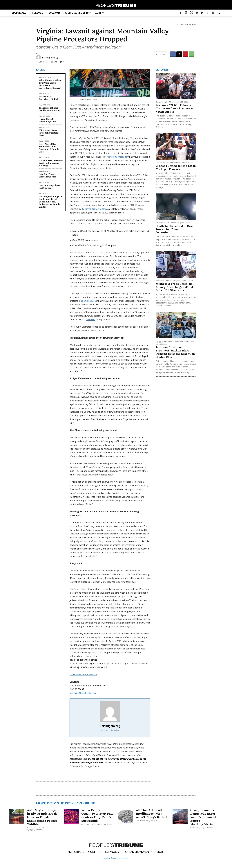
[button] (219, 13)
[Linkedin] (202, 12)
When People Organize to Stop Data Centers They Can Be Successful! (97, 815)
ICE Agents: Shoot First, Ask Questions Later (49, 133)
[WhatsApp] (191, 54)
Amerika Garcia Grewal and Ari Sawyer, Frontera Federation (41, 828)
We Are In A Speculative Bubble (49, 97)
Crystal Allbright (196, 828)
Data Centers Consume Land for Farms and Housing (51, 163)
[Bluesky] (197, 12)
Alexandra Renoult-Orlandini (166, 223)
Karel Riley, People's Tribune (91, 824)
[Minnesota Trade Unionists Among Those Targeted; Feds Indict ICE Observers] (176, 264)
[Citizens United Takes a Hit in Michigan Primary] (176, 146)
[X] (179, 54)
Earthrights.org (50, 57)
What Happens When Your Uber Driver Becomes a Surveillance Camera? (50, 84)
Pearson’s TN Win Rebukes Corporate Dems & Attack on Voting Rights (175, 108)
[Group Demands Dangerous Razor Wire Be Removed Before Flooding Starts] (180, 816)
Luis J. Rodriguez (142, 821)
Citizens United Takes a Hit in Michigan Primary (176, 167)
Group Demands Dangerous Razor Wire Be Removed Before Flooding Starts (203, 817)
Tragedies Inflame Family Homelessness (50, 109)
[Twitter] (191, 12)
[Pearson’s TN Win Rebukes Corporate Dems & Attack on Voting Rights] (176, 86)
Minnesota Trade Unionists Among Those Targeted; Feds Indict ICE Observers (175, 287)
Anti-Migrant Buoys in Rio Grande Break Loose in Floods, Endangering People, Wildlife (50, 201)
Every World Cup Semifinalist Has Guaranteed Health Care (49, 147)
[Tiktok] (207, 12)
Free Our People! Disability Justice (48, 175)
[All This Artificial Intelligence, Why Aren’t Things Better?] (125, 816)
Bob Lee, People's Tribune (165, 102)
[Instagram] (186, 12)
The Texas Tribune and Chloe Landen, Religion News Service (175, 342)
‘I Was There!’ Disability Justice (47, 120)
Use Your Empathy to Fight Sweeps (49, 186)
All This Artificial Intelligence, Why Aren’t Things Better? (151, 813)
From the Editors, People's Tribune (168, 163)
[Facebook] (180, 12)
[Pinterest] (185, 54)
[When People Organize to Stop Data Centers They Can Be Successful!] (71, 816)
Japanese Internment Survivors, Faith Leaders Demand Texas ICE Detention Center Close (175, 352)
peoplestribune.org (78, 758)
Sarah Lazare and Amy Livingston (168, 280)
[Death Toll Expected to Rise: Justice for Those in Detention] (176, 206)
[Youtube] (213, 12)
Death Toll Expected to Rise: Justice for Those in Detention (174, 229)
